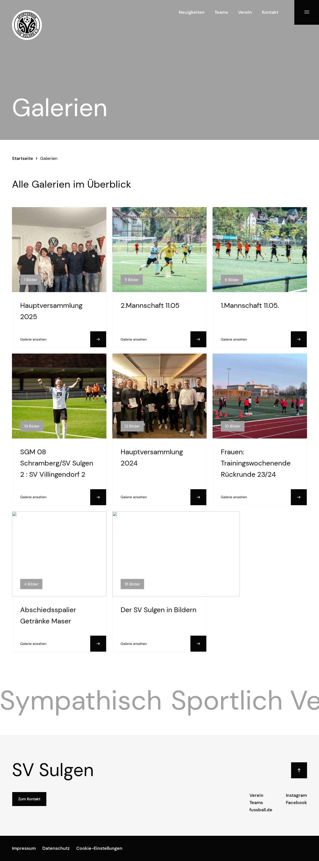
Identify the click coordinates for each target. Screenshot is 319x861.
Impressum (24, 848)
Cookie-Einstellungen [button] (99, 848)
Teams (221, 12)
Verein (245, 12)
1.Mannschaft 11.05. (250, 305)
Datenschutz (56, 848)
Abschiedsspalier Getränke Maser (48, 615)
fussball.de (260, 810)
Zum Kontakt (29, 799)
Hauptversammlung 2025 (51, 311)
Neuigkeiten (192, 12)
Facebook (296, 803)
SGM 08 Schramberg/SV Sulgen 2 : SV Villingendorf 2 (56, 463)
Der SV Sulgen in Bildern (158, 609)
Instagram (296, 795)
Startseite (22, 158)
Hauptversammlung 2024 (152, 457)
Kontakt (270, 12)
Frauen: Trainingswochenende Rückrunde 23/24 (256, 463)
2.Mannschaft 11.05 (150, 305)
